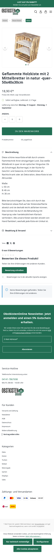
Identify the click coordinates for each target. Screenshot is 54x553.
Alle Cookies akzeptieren (27, 549)
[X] (11, 243)
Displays (5, 476)
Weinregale (6, 468)
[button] (27, 152)
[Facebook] (8, 243)
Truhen (4, 460)
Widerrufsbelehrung (9, 430)
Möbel (4, 464)
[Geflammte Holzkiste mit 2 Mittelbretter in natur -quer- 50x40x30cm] (27, 48)
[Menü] (50, 12)
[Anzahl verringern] (5, 119)
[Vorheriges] (5, 48)
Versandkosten (39, 524)
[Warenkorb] (45, 12)
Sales (4, 479)
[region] (27, 48)
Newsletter (6, 414)
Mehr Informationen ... (33, 536)
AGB (49, 330)
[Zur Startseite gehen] (17, 12)
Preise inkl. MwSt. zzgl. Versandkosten (16, 95)
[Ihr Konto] (40, 12)
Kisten (4, 456)
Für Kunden (8, 405)
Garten (4, 472)
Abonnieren (27, 349)
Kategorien (8, 446)
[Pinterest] (14, 243)
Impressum (6, 426)
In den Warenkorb (27, 131)
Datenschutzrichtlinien (23, 333)
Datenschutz (6, 422)
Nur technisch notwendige (17, 541)
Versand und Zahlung (10, 411)
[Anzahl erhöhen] (19, 119)
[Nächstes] (49, 48)
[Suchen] (35, 12)
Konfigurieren (43, 541)
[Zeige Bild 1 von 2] (25, 64)
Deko (4, 452)
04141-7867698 (10, 379)
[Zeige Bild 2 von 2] (28, 64)
